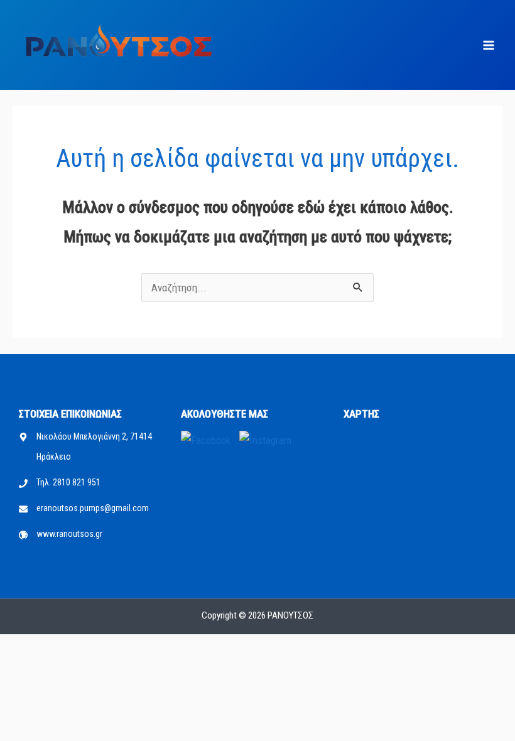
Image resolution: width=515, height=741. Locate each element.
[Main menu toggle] (488, 46)
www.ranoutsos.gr (69, 534)
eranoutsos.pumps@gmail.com (92, 508)
